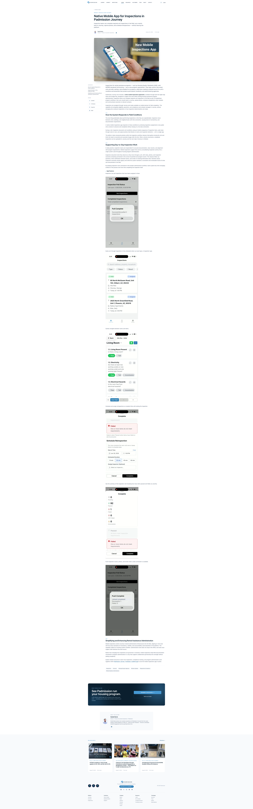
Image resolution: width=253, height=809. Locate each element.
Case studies (106, 797)
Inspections (90, 800)
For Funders (137, 798)
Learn (136, 797)
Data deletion (154, 802)
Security (153, 797)
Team (121, 798)
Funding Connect (139, 800)
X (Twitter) (92, 103)
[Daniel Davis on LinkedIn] (116, 33)
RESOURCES (128, 2)
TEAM (140, 2)
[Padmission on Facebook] (129, 789)
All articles (162, 740)
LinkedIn (91, 100)
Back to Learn (97, 9)
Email (91, 110)
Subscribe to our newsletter (126, 786)
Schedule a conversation (147, 692)
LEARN (122, 2)
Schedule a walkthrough (131, 661)
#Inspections (108, 668)
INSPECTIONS (114, 2)
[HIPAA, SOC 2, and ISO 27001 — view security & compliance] (93, 785)
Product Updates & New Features (102, 12)
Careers (121, 800)
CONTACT (150, 2)
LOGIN (164, 2)
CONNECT (108, 2)
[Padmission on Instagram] (126, 789)
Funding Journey (138, 802)
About (121, 797)
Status (152, 800)
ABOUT (144, 2)
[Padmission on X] (124, 789)
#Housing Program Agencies (124, 668)
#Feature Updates (134, 668)
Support (105, 800)
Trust (152, 798)
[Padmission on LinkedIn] (121, 789)
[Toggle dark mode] (161, 2)
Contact (121, 802)
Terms (121, 805)
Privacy (121, 803)
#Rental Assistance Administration (112, 670)
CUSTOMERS (134, 2)
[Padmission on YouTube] (132, 789)
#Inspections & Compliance (145, 668)
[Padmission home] (92, 2)
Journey (89, 797)
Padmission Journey (119, 661)
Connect (90, 798)
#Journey (115, 668)
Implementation (107, 798)
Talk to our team (147, 696)
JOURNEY (102, 2)
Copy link (92, 107)
